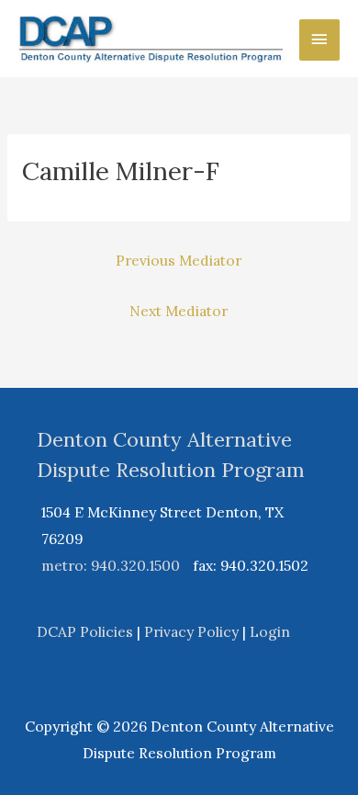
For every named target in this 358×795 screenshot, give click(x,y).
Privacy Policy (191, 631)
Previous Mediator (178, 260)
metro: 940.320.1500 (110, 565)
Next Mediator (178, 310)
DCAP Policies (85, 631)
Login (270, 631)
